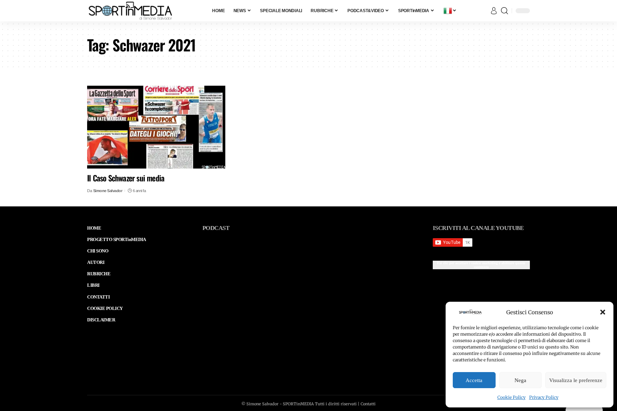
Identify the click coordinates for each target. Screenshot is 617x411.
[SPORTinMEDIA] (130, 10)
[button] (602, 312)
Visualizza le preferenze (575, 380)
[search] (504, 11)
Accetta (474, 380)
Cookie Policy (511, 397)
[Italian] (450, 10)
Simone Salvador (107, 191)
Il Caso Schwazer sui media (125, 178)
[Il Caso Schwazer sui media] (156, 127)
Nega (520, 380)
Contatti (368, 403)
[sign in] (493, 10)
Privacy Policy (543, 397)
